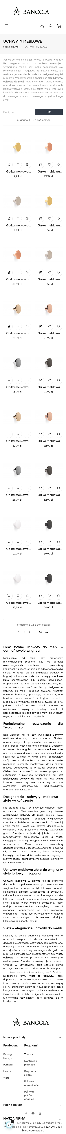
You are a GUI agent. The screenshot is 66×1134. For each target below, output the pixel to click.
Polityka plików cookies (29, 1095)
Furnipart (8, 1064)
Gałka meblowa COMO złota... (17, 172)
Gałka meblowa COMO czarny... (49, 387)
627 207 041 (53, 1127)
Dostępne (16, 112)
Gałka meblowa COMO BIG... (49, 226)
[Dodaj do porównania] (27, 164)
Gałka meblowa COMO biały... (17, 549)
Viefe (6, 1078)
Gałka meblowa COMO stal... (17, 226)
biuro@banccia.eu (33, 1130)
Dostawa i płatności (30, 1063)
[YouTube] (33, 1113)
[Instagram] (40, 1113)
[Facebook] (26, 1113)
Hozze (7, 1071)
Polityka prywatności (31, 1083)
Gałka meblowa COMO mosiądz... (17, 333)
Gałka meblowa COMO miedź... (49, 172)
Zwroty (28, 1054)
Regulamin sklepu (30, 1073)
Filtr (49, 112)
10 (40, 632)
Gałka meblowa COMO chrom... (17, 387)
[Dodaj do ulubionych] (18, 164)
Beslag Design (7, 1056)
